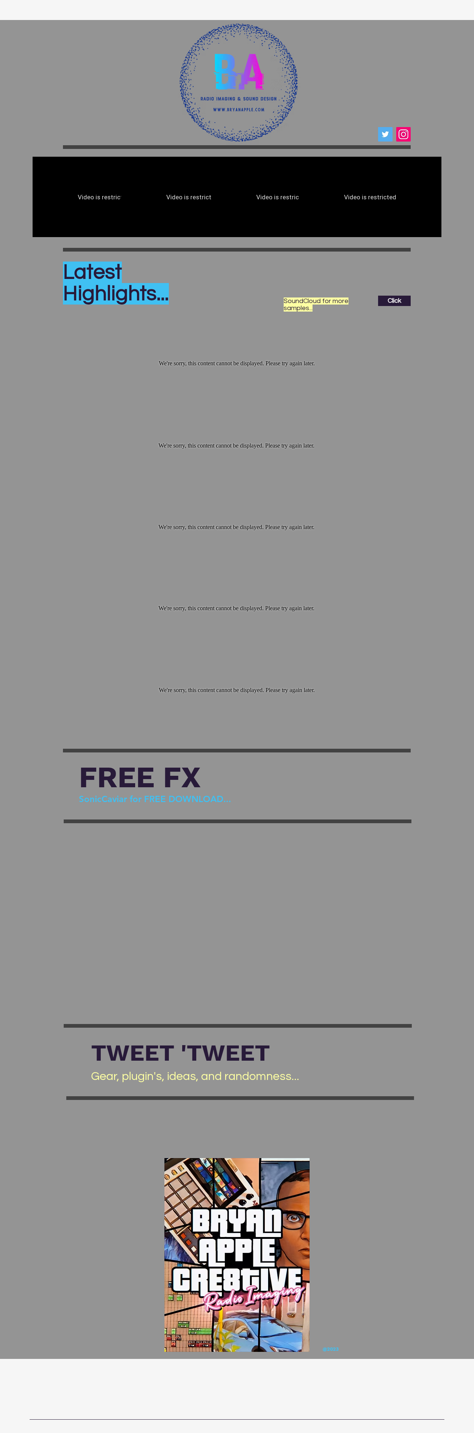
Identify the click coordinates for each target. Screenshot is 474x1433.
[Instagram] (403, 134)
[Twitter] (385, 134)
